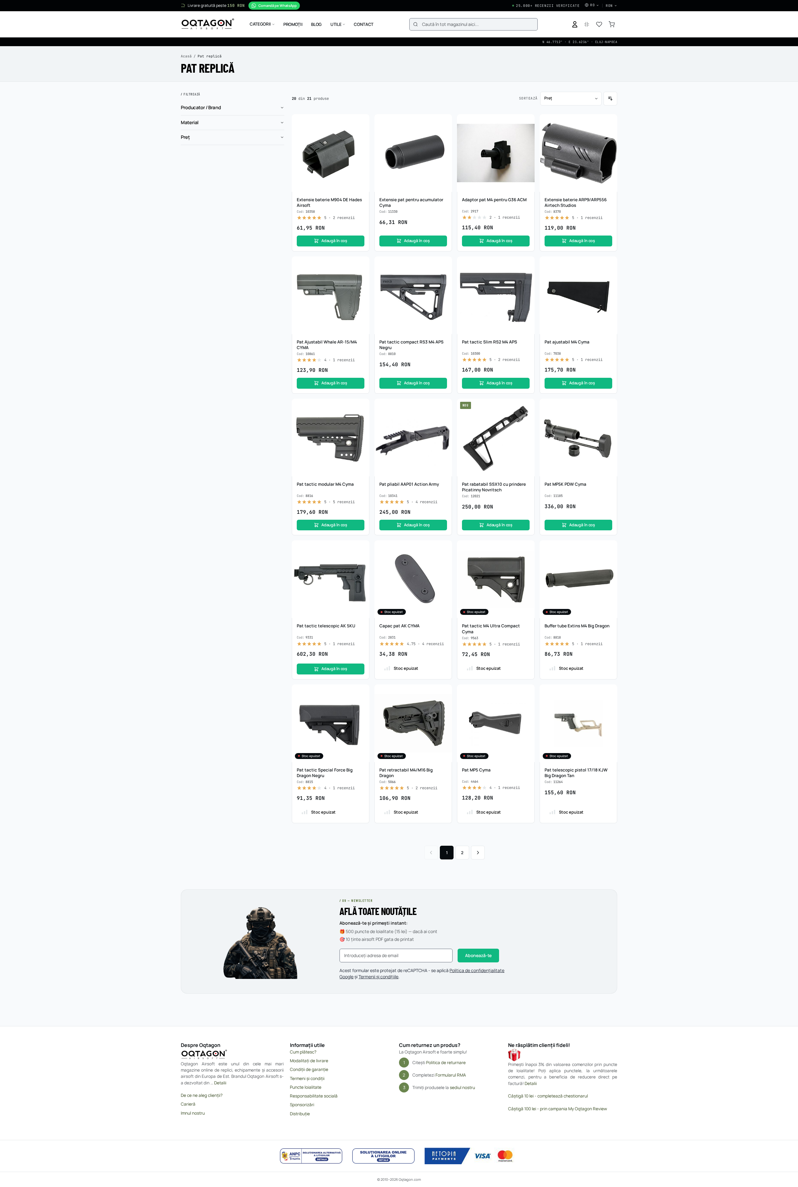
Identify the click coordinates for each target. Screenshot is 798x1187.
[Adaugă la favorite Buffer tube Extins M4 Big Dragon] (609, 548)
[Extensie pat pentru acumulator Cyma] (413, 153)
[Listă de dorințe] (599, 24)
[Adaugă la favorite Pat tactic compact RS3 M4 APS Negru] (444, 265)
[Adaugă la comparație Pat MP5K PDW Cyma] (609, 419)
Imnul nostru (193, 1113)
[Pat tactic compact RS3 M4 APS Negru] (413, 295)
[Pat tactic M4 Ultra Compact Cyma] (496, 579)
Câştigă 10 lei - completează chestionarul (548, 1096)
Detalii (220, 1083)
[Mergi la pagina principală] (208, 24)
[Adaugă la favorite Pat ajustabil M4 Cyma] (609, 265)
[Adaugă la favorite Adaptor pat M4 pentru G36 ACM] (526, 122)
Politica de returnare (446, 1062)
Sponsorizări (302, 1104)
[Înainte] (478, 852)
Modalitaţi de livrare (309, 1060)
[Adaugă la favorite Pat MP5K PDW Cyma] (609, 407)
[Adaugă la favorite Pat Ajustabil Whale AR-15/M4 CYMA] (361, 265)
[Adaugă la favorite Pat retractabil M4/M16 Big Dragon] (444, 693)
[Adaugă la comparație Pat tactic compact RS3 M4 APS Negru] (444, 276)
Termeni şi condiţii (307, 1078)
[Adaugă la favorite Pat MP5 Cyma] (526, 693)
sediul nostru (462, 1087)
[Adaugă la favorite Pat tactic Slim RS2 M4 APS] (526, 265)
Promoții (292, 24)
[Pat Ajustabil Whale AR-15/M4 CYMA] (330, 295)
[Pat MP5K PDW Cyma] (578, 437)
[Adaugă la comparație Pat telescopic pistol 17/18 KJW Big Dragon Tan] (609, 704)
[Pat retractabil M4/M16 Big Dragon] (413, 723)
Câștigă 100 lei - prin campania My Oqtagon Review (557, 1109)
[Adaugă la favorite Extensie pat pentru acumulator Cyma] (444, 122)
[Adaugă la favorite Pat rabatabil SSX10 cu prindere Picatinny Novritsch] (526, 407)
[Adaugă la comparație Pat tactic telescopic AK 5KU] (361, 560)
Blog (316, 24)
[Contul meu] (575, 24)
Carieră (188, 1104)
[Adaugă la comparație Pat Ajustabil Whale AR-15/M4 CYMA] (361, 276)
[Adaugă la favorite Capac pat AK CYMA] (444, 548)
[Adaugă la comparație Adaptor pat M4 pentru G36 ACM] (526, 134)
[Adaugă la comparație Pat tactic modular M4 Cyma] (361, 419)
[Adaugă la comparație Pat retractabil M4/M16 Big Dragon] (444, 704)
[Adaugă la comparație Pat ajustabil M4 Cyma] (609, 276)
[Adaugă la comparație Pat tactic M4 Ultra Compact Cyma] (526, 560)
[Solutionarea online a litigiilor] (383, 1156)
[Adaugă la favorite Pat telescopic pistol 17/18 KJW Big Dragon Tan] (609, 693)
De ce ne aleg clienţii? (202, 1095)
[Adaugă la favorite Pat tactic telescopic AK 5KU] (361, 548)
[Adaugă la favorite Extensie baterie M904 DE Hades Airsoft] (361, 122)
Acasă (186, 56)
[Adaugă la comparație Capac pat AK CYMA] (444, 560)
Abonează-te (478, 955)
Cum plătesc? (303, 1052)
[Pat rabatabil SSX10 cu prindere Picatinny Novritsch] (496, 437)
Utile (335, 24)
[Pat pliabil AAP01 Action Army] (413, 437)
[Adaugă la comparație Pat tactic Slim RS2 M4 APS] (526, 276)
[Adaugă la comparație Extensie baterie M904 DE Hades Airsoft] (361, 134)
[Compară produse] (586, 24)
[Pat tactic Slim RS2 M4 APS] (496, 295)
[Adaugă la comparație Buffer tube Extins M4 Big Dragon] (609, 560)
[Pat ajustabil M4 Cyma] (578, 295)
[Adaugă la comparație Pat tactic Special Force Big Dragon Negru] (361, 704)
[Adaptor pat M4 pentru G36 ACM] (496, 153)
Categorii (260, 24)
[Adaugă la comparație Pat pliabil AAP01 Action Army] (444, 419)
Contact (363, 24)
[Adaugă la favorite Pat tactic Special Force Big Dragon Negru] (361, 693)
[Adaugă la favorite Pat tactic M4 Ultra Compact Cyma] (526, 548)
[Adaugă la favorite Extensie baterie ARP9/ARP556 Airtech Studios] (609, 122)
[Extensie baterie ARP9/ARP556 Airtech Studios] (578, 153)
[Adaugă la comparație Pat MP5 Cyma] (526, 704)
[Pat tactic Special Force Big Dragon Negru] (330, 723)
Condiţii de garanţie (309, 1069)
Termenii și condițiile (378, 977)
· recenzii (339, 217)
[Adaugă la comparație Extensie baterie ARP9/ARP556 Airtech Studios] (609, 134)
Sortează (528, 98)
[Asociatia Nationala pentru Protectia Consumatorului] (311, 1156)
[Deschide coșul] (611, 24)
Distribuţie (300, 1113)
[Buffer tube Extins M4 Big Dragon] (578, 579)
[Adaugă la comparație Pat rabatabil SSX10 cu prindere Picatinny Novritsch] (526, 419)
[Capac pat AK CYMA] (413, 579)
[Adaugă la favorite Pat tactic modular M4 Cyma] (361, 407)
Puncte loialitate (305, 1087)
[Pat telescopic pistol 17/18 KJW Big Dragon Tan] (578, 723)
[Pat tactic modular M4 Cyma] (330, 437)
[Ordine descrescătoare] (610, 98)
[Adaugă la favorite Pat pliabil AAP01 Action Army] (444, 407)
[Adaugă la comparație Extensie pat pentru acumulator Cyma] (444, 134)
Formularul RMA (450, 1075)
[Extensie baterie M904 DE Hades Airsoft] (330, 153)
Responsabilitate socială (314, 1096)
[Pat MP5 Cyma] (496, 723)
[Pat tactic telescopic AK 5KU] (330, 579)
